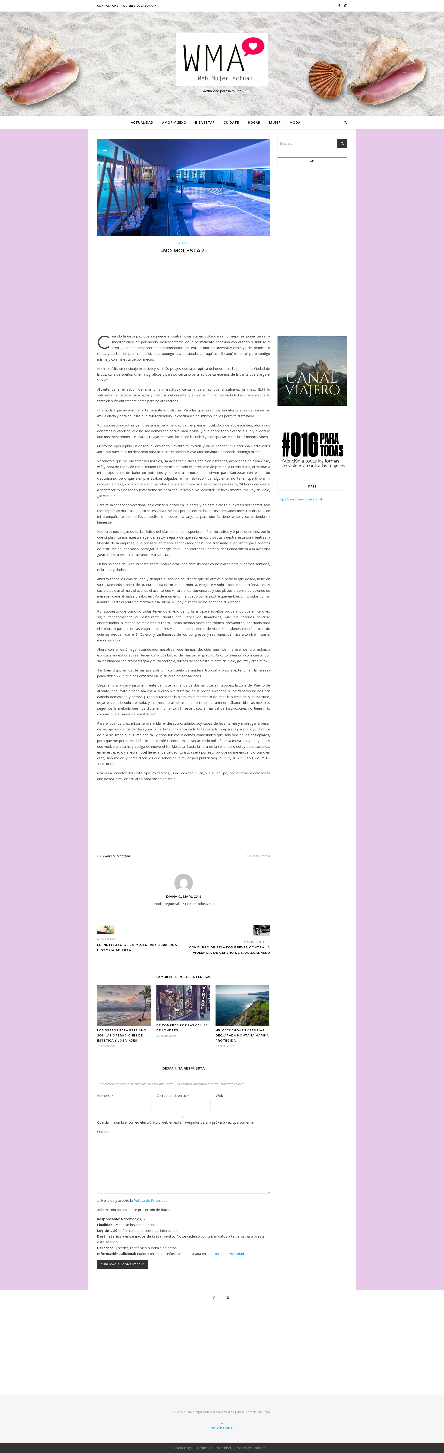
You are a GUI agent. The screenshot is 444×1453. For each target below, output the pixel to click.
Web (219, 1095)
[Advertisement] (183, 298)
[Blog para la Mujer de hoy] (222, 59)
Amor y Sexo (174, 122)
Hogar (254, 122)
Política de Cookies (250, 1447)
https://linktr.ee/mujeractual (300, 499)
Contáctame (107, 6)
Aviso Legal (183, 1447)
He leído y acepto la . (134, 1200)
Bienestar (205, 122)
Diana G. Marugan (116, 856)
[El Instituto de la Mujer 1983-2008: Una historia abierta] (105, 929)
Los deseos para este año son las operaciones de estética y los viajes (121, 1035)
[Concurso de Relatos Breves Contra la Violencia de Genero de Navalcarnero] (261, 930)
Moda (295, 122)
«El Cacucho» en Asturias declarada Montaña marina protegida (242, 1035)
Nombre (105, 1095)
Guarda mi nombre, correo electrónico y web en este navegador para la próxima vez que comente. (175, 1122)
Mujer (275, 122)
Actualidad (142, 122)
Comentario (106, 1131)
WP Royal (264, 1412)
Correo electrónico (173, 1095)
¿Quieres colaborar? (138, 6)
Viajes (184, 243)
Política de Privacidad (150, 1200)
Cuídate (231, 122)
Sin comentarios (258, 856)
